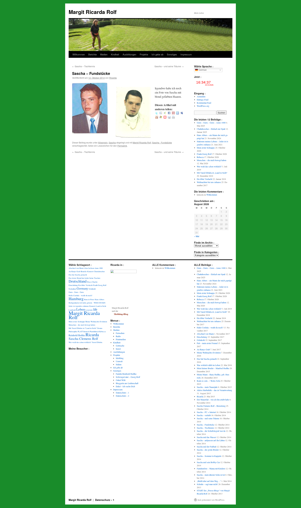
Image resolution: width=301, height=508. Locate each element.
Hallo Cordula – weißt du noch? (210, 327)
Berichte (92, 54)
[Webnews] (165, 117)
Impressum (186, 54)
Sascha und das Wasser (206, 437)
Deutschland (77, 281)
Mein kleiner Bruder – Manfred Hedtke (213, 368)
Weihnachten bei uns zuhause (209, 182)
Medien (103, 54)
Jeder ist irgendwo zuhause (79, 306)
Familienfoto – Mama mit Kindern (211, 468)
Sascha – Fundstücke (205, 424)
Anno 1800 (99, 268)
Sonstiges (172, 54)
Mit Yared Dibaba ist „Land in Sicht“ (212, 172)
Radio (118, 336)
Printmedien (121, 339)
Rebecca (200, 157)
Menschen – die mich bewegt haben (211, 160)
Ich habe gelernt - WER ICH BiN (92, 303)
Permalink (122, 145)
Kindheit (115, 54)
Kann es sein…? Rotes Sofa (208, 380)
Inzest (118, 348)
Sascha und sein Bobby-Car (208, 462)
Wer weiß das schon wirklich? (209, 166)
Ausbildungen (129, 54)
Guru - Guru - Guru (76, 292)
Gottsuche (120, 345)
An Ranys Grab (74, 271)
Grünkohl (92, 289)
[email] (169, 117)
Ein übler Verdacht (204, 179)
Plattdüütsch (94, 331)
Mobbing (120, 358)
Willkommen (78, 54)
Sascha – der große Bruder (208, 449)
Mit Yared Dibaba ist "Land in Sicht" (83, 328)
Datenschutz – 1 (122, 392)
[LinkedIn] (177, 113)
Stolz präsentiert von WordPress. (211, 499)
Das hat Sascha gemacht (78, 274)
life (95, 309)
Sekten (118, 364)
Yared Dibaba (97, 342)
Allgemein (103, 142)
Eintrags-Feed (202, 99)
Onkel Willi (120, 380)
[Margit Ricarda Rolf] (123, 272)
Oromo (99, 328)
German (202, 70)
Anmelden (201, 96)
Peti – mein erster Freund (207, 343)
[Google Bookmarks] (160, 113)
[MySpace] (181, 113)
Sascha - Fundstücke (162, 142)
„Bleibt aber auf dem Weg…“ (209, 481)
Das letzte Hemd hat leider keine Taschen (84, 278)
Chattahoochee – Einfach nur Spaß (211, 128)
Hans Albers (99, 299)
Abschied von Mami (76, 268)
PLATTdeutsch (83, 331)
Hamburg (76, 298)
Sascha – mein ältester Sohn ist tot (211, 474)
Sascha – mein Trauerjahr (207, 387)
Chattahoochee (99, 271)
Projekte (144, 54)
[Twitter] (156, 113)
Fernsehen (120, 333)
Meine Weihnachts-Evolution (96, 321)
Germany (82, 288)
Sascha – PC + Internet (206, 412)
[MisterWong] (173, 113)
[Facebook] (169, 113)
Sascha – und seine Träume (169, 66)
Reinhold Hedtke (77, 335)
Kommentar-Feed (204, 102)
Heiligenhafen (74, 303)
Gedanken (72, 289)
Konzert (92, 306)
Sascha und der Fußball (206, 446)
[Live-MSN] (160, 117)
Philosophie (73, 331)
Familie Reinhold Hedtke (126, 373)
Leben (80, 309)
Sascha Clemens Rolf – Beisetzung (211, 405)
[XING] (165, 113)
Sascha (112, 142)
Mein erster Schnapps (206, 147)
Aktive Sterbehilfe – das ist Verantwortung (214, 390)
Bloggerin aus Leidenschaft (127, 383)
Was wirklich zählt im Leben (208, 365)
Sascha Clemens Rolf (83, 338)
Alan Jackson (89, 268)
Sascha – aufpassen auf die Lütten (211, 440)
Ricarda (113, 77)
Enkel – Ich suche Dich (125, 386)
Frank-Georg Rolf (204, 154)
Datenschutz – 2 (122, 395)
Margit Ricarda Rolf (93, 11)
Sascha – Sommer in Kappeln (209, 456)
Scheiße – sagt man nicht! (207, 484)
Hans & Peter (89, 299)
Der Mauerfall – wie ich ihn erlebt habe (213, 399)
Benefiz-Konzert (87, 271)
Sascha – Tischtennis (83, 66)
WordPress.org (203, 105)
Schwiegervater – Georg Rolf (128, 377)
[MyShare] (156, 117)
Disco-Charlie (92, 282)
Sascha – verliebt (204, 415)
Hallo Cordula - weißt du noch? (80, 295)
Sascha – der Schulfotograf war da (211, 430)
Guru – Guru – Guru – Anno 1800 (211, 122)
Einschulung (73, 285)
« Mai (196, 236)
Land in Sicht (101, 306)
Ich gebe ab (157, 54)
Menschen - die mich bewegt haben (82, 325)
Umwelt (119, 361)
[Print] (173, 117)
